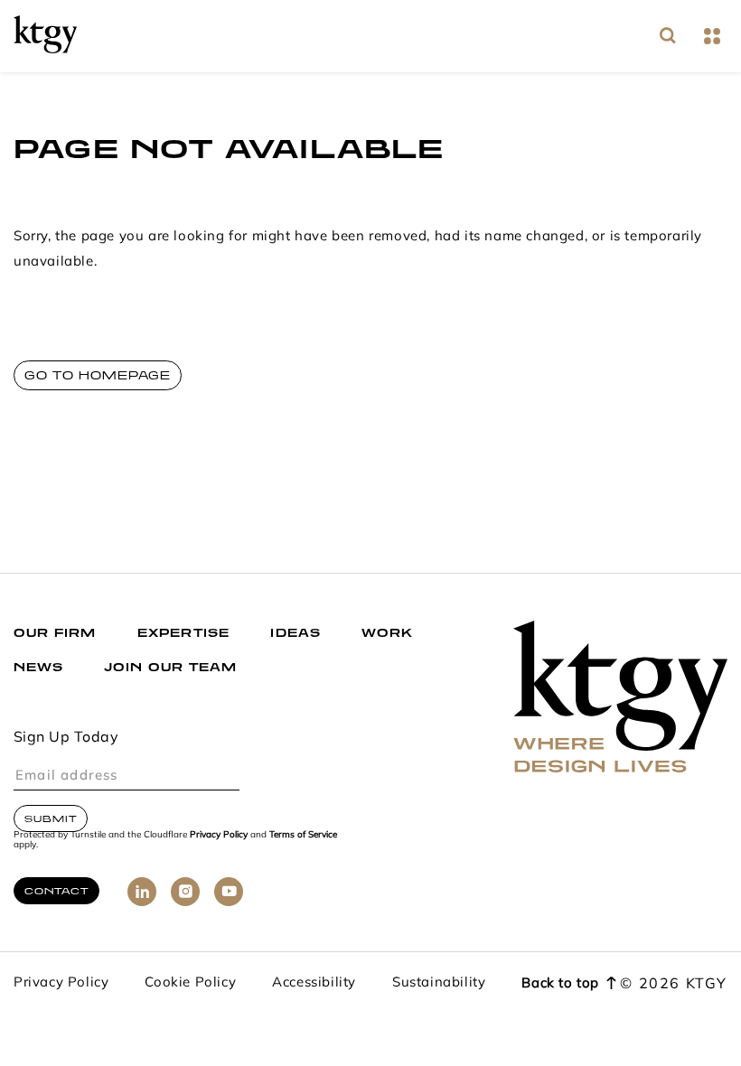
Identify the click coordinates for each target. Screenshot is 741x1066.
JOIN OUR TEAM (171, 667)
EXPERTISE (183, 633)
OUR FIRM (55, 633)
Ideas (295, 633)
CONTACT (56, 890)
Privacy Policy (219, 835)
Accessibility (314, 983)
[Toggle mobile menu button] (711, 36)
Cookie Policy (190, 983)
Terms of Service (303, 835)
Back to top (560, 984)
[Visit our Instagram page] (185, 891)
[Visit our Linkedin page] (141, 891)
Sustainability (438, 983)
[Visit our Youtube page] (228, 891)
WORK (387, 633)
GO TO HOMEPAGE (97, 375)
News (38, 667)
